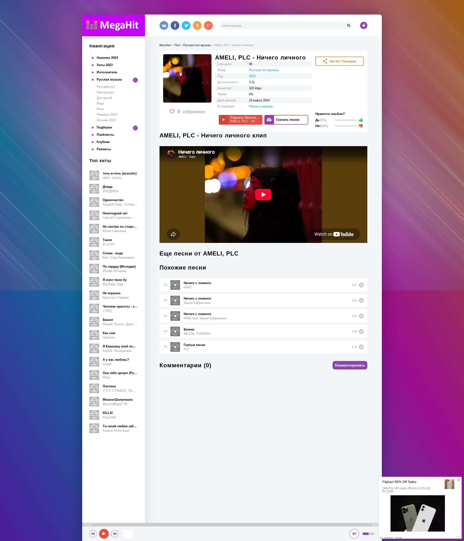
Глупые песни (194, 345)
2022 (252, 76)
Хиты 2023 (105, 65)
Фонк (100, 109)
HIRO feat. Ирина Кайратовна (205, 318)
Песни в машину (261, 106)
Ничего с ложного (197, 283)
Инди (100, 103)
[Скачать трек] (361, 285)
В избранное (191, 111)
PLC (187, 349)
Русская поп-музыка (197, 45)
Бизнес (189, 329)
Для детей (104, 98)
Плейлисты (105, 134)
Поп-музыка (105, 92)
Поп (177, 45)
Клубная (103, 142)
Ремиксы (104, 149)
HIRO (187, 287)
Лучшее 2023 (106, 120)
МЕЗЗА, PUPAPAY (197, 334)
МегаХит (165, 45)
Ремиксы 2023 (107, 114)
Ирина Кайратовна (197, 303)
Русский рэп (106, 87)
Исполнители (107, 72)
